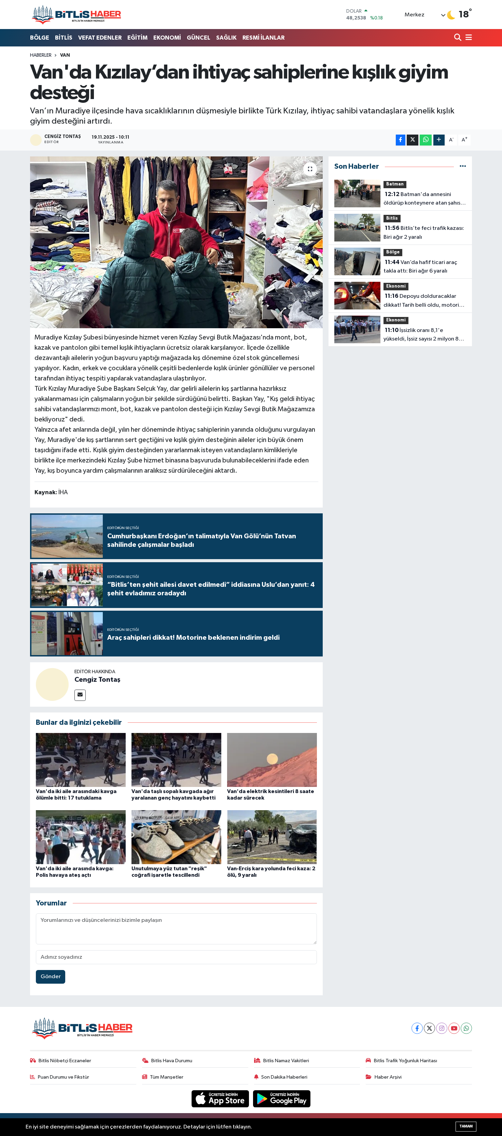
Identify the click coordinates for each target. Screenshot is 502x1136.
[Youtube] (454, 1028)
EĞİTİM (137, 38)
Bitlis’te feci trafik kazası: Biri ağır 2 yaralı (424, 232)
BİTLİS (63, 38)
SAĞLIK (226, 38)
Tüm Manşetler (166, 1077)
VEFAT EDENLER (100, 38)
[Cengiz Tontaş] (52, 684)
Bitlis (392, 218)
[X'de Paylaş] (412, 140)
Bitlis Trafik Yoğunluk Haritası (405, 1060)
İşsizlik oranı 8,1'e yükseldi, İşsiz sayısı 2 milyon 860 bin (425, 335)
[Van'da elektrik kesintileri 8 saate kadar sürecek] (272, 760)
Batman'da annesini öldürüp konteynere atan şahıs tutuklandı (422, 199)
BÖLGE (39, 38)
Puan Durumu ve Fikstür (63, 1077)
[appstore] (221, 1099)
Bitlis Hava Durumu (171, 1060)
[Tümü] (463, 166)
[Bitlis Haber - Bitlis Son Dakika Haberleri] (76, 14)
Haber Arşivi (388, 1077)
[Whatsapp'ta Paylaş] (426, 140)
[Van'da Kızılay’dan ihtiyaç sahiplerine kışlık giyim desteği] (176, 242)
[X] (429, 1028)
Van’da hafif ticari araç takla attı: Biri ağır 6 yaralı (420, 266)
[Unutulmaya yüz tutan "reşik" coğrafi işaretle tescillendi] (176, 837)
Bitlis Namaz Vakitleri (286, 1060)
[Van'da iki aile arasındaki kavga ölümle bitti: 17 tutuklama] (81, 760)
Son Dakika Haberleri (284, 1077)
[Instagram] (441, 1028)
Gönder (51, 977)
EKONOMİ (167, 38)
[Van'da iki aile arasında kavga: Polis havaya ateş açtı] (81, 837)
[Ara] (458, 38)
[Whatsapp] (466, 1028)
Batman (395, 184)
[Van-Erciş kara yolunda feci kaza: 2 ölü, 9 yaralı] (272, 837)
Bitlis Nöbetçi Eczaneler (65, 1060)
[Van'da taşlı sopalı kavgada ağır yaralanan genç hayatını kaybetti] (176, 760)
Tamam (466, 1126)
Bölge (393, 252)
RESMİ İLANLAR (263, 38)
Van (65, 55)
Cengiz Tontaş (97, 679)
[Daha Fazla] (439, 140)
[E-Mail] (80, 695)
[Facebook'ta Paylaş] (400, 140)
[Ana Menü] (467, 38)
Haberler (41, 55)
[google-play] (282, 1099)
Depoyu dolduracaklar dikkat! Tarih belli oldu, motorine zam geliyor (424, 301)
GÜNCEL (198, 38)
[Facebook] (417, 1028)
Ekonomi (396, 286)
